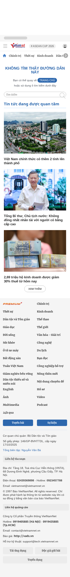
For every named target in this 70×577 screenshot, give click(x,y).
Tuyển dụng (35, 559)
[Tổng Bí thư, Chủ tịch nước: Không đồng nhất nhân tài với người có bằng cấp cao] (35, 190)
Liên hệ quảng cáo (16, 507)
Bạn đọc (42, 358)
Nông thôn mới (47, 373)
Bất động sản (12, 358)
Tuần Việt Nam (13, 366)
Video (41, 397)
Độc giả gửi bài (51, 550)
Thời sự (29, 55)
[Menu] (5, 46)
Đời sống (9, 335)
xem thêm (35, 289)
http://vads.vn (24, 536)
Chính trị (15, 55)
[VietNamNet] (4, 56)
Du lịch (41, 350)
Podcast (42, 405)
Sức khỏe (9, 342)
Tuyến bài (18, 422)
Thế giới (42, 327)
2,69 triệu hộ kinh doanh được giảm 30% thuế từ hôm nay (31, 279)
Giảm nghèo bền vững (18, 373)
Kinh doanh (45, 55)
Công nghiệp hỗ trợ (50, 366)
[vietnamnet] (18, 48)
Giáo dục (9, 327)
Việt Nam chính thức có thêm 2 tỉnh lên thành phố (34, 161)
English (8, 389)
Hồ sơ (41, 389)
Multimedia (11, 405)
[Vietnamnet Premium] (12, 305)
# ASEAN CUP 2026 (42, 46)
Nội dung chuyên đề (50, 381)
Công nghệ (44, 342)
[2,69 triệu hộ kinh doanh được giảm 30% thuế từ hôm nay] (35, 251)
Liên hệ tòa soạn (15, 459)
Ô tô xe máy (10, 350)
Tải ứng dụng (18, 550)
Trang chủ (47, 80)
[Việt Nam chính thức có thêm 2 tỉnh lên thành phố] (35, 133)
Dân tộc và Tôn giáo (16, 319)
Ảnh (6, 397)
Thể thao (43, 319)
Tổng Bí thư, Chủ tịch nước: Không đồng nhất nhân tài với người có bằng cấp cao (33, 220)
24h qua (8, 412)
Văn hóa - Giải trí (48, 335)
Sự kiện (52, 422)
